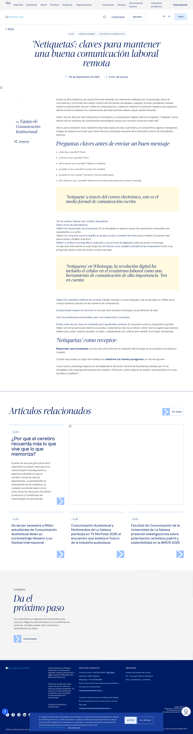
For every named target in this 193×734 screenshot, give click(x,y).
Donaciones (108, 5)
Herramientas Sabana (136, 5)
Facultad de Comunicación (112, 34)
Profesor (54, 5)
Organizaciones (84, 5)
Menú (181, 17)
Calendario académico (156, 5)
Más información (74, 728)
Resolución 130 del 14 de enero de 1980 (177, 709)
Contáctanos (118, 17)
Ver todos (177, 411)
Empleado (68, 5)
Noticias (122, 5)
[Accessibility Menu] (5, 711)
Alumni (43, 5)
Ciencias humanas (86, 34)
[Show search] (104, 17)
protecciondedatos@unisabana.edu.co (52, 728)
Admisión (137, 17)
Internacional (180, 5)
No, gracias (145, 720)
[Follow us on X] (7, 714)
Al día (71, 34)
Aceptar (130, 720)
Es (164, 16)
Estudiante (32, 5)
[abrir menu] (186, 711)
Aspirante (18, 5)
